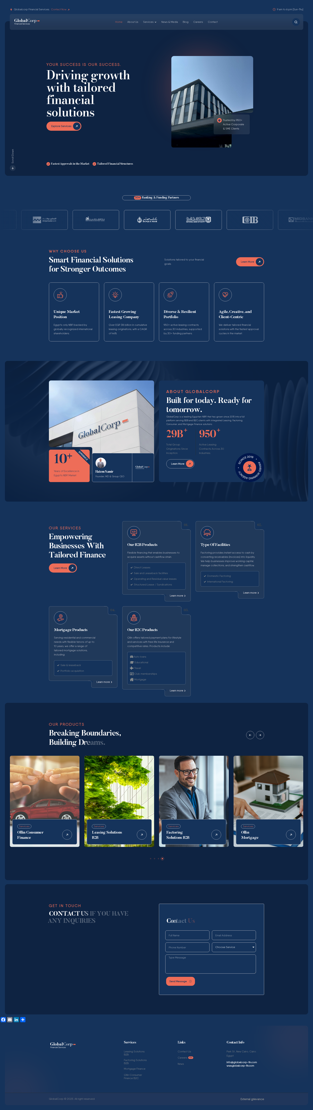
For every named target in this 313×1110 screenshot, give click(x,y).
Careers (198, 21)
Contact (213, 21)
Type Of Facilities (215, 545)
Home (118, 21)
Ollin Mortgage (175, 835)
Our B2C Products (142, 630)
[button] (250, 735)
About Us (132, 21)
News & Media (169, 21)
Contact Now (59, 9)
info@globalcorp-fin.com (64, 993)
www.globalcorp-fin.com (240, 1065)
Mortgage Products (71, 630)
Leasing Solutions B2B (32, 835)
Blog (185, 21)
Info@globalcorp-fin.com (242, 1062)
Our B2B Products (142, 545)
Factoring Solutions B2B (103, 835)
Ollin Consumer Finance (254, 835)
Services (148, 21)
